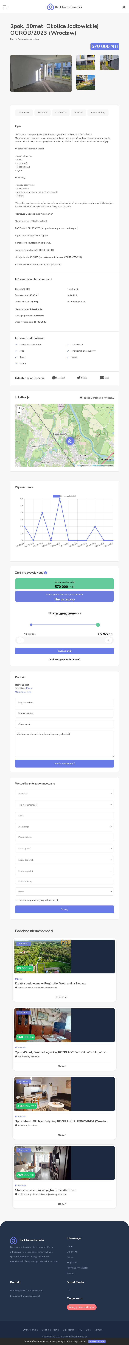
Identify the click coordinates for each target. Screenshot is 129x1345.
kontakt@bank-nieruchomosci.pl (26, 1290)
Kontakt (71, 1273)
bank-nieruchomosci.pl (75, 1336)
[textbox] (32, 827)
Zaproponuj (64, 651)
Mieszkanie (24, 112)
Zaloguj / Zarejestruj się (82, 1307)
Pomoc (70, 1257)
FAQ (80, 1329)
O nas (70, 1246)
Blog (88, 1329)
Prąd (22, 350)
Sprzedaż (23, 943)
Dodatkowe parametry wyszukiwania (37, 900)
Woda (23, 363)
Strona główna (30, 1329)
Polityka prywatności (77, 1267)
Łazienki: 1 (61, 112)
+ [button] (19, 408)
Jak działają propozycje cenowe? (64, 659)
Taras (22, 357)
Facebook (60, 378)
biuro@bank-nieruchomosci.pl (25, 1296)
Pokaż (29, 688)
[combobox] (64, 793)
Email (106, 378)
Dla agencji (72, 1251)
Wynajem (23, 1081)
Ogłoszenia (68, 1329)
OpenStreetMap (98, 465)
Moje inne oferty (23, 691)
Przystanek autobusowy (83, 350)
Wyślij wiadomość (64, 763)
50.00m (78, 112)
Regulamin (72, 1262)
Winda (75, 357)
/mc (26, 1106)
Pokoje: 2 (42, 112)
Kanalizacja (77, 344)
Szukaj (64, 909)
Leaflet (78, 465)
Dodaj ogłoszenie (50, 1329)
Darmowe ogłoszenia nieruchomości (28, 1247)
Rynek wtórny (98, 112)
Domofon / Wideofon (30, 344)
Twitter (83, 378)
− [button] (19, 413)
